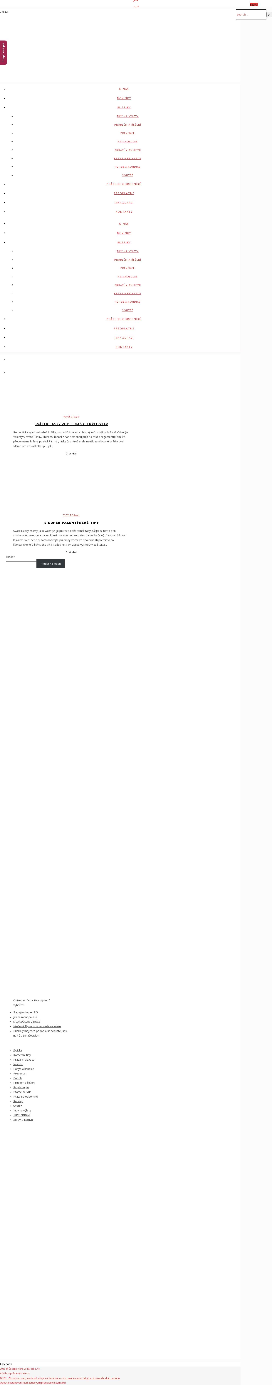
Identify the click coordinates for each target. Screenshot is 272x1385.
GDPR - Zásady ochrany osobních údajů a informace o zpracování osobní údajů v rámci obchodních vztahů (60, 1378)
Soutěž (127, 175)
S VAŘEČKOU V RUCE (26, 1021)
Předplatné (124, 193)
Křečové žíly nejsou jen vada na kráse (37, 1026)
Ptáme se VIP (22, 1092)
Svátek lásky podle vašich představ (71, 424)
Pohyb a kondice (128, 166)
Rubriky (124, 107)
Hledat (10, 557)
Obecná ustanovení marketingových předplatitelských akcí (33, 1382)
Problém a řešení (127, 124)
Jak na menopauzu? (25, 1017)
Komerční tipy (22, 1055)
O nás (124, 89)
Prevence (127, 133)
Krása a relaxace (127, 158)
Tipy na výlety (128, 116)
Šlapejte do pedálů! (25, 1012)
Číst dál (71, 453)
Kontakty (124, 211)
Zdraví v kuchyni (128, 149)
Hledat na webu (51, 563)
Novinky (124, 98)
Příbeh (17, 1078)
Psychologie (128, 141)
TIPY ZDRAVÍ (124, 202)
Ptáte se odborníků (124, 184)
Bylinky (17, 1050)
